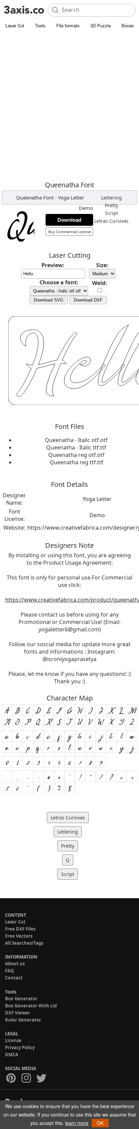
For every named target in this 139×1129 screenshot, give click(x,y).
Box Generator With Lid (31, 1006)
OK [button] (100, 1123)
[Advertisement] (69, 104)
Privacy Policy (20, 1047)
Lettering (111, 197)
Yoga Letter (71, 197)
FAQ (9, 971)
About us (15, 964)
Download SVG (48, 300)
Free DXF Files (20, 929)
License (13, 1040)
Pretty (111, 205)
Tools (40, 25)
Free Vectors (18, 936)
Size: (102, 265)
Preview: (52, 265)
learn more (76, 1123)
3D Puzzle (100, 25)
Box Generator (21, 999)
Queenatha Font (35, 197)
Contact (14, 978)
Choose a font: (58, 282)
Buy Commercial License (69, 231)
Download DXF (88, 300)
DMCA (11, 1055)
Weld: (99, 283)
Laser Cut (14, 25)
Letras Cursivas (111, 221)
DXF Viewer (17, 1013)
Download (69, 220)
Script (111, 213)
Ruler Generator (23, 1020)
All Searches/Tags (24, 943)
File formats (68, 25)
